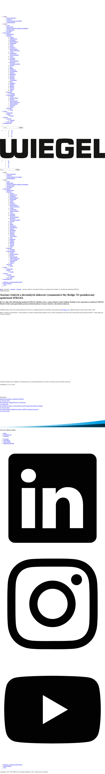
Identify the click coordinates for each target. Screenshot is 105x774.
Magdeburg (13, 70)
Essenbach (12, 47)
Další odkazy (6, 440)
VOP (4, 285)
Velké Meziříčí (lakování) (13, 104)
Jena (11, 67)
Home (1, 289)
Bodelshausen (13, 38)
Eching (12, 46)
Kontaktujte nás (7, 123)
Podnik (5, 24)
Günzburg (12, 58)
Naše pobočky (7, 33)
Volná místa (10, 113)
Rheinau (12, 87)
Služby (5, 16)
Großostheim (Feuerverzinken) (14, 54)
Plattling (12, 84)
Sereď (11, 110)
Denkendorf (13, 43)
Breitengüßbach (14, 41)
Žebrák (12, 107)
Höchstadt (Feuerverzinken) (14, 60)
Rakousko (9, 92)
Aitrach (12, 37)
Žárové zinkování (11, 18)
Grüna (11, 56)
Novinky (5, 117)
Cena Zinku (10, 121)
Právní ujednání (7, 283)
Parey (11, 81)
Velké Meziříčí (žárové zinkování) (15, 101)
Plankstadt (12, 83)
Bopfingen (12, 40)
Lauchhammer (13, 71)
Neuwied (12, 75)
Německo (9, 35)
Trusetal (12, 89)
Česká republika (11, 95)
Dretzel (12, 44)
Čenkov (12, 96)
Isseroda (12, 65)
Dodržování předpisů (8, 443)
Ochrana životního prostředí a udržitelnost (17, 28)
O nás (8, 25)
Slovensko (9, 108)
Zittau (11, 90)
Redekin (12, 86)
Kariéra (5, 111)
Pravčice (12, 99)
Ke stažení (9, 31)
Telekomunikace (11, 22)
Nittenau (12, 73)
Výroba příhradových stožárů (14, 21)
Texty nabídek (7, 442)
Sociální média (10, 30)
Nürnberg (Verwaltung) (13, 79)
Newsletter (6, 436)
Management (10, 27)
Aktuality (9, 118)
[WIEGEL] (6, 12)
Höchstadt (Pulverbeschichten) (15, 63)
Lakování (9, 19)
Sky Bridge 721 (65, 310)
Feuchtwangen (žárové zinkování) (15, 49)
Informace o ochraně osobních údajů (12, 282)
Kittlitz (11, 68)
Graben (12, 52)
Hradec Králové (14, 98)
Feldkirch (12, 93)
